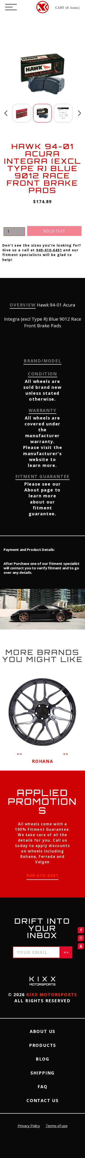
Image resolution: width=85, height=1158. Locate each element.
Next (79, 113)
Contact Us (42, 1100)
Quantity (12, 223)
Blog (42, 1059)
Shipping (42, 1073)
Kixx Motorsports (51, 994)
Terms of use (57, 1125)
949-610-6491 (49, 250)
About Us (42, 1031)
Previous (5, 113)
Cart (67, 7)
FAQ (42, 1086)
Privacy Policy (29, 1125)
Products (42, 1045)
